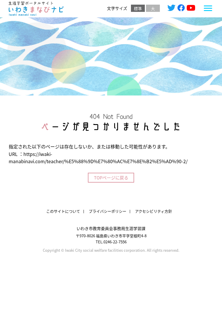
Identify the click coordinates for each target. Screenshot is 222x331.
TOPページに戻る (111, 177)
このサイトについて (63, 211)
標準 (138, 8)
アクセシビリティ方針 (153, 211)
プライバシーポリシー (107, 211)
